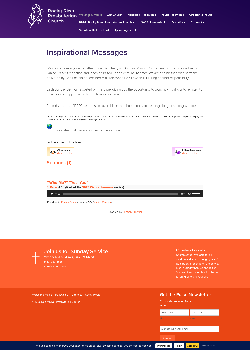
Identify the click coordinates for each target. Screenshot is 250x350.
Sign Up (167, 338)
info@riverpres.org (55, 266)
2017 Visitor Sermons (97, 187)
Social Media (92, 294)
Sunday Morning (102, 202)
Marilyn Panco (68, 202)
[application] (125, 193)
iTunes (60, 153)
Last (192, 318)
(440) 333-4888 (53, 261)
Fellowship (61, 294)
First (162, 318)
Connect (77, 294)
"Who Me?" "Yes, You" (67, 182)
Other (69, 153)
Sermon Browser (132, 212)
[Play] (51, 194)
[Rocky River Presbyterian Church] (52, 16)
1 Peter (52, 187)
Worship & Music (42, 294)
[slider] (196, 193)
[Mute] (189, 194)
